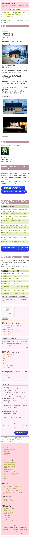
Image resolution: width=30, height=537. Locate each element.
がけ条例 (5, 492)
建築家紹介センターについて (10, 514)
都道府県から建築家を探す (10, 462)
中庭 (8, 346)
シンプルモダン (20, 341)
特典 (4, 359)
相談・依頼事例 (16, 440)
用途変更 (9, 492)
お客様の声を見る (21, 432)
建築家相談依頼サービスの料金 (10, 284)
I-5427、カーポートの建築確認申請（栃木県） (14, 230)
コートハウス (18, 492)
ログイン (13, 16)
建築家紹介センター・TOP (8, 12)
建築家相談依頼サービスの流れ (10, 276)
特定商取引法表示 (8, 517)
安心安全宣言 (6, 16)
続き (27, 347)
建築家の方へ (7, 499)
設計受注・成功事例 (8, 501)
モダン (25, 344)
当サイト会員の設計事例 (9, 464)
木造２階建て (11, 344)
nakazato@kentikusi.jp (17, 533)
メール (4, 303)
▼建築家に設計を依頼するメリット (13, 188)
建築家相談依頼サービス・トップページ (12, 273)
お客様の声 (8, 14)
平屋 (13, 492)
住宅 (3, 341)
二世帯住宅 (13, 488)
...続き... (4, 493)
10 (18, 425)
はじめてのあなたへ (8, 327)
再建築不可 (13, 490)
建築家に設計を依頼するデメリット (12, 332)
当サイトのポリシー (8, 510)
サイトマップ (15, 442)
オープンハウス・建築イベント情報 (12, 473)
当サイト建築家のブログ (9, 466)
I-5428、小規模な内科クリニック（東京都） (13, 228)
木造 (6, 341)
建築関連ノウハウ (8, 468)
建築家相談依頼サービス (9, 354)
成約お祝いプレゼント (9, 455)
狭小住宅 (22, 486)
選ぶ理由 (5, 376)
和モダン (22, 344)
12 (23, 425)
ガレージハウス (20, 488)
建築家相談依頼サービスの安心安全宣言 (12, 293)
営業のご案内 (7, 515)
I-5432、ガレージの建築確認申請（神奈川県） (14, 213)
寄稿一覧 (6, 476)
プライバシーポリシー (9, 512)
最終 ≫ (15, 427)
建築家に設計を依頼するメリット (11, 330)
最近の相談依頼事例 (8, 365)
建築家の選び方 (7, 334)
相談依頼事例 (15, 14)
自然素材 (11, 341)
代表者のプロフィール (9, 508)
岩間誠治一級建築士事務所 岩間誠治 (11, 146)
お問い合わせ (6, 367)
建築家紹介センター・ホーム (9, 20)
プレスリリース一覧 (8, 521)
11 (20, 425)
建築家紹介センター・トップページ (12, 325)
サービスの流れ (7, 356)
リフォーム (5, 488)
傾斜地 (17, 486)
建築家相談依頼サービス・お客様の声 (12, 281)
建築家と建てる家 (7, 486)
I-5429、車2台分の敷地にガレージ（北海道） (14, 225)
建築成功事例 (7, 453)
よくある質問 (6, 378)
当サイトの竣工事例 (8, 469)
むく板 (17, 344)
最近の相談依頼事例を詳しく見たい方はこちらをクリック (15, 248)
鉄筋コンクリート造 (21, 490)
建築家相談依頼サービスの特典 (10, 278)
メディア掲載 (7, 519)
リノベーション (14, 346)
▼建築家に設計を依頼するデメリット (13, 191)
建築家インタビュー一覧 (9, 471)
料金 (21, 14)
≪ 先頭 (14, 423)
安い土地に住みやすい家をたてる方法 (13, 475)
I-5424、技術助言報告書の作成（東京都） (13, 242)
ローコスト (4, 346)
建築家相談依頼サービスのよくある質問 (12, 291)
